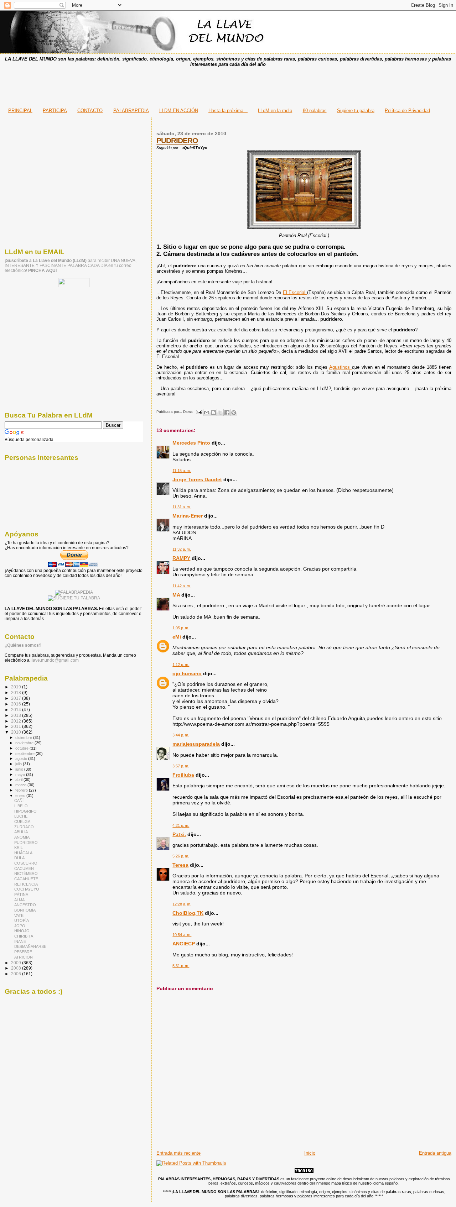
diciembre (24, 737)
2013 (16, 715)
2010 (16, 732)
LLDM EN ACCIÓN (178, 110)
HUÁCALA (23, 853)
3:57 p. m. (180, 766)
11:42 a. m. (181, 586)
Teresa (180, 865)
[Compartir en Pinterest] (233, 412)
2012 (16, 721)
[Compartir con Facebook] (226, 412)
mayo (20, 774)
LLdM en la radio (275, 110)
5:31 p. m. (180, 966)
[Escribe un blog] (213, 412)
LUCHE (20, 816)
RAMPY (181, 558)
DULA (19, 858)
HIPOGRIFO (25, 811)
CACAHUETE (26, 879)
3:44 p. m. (180, 735)
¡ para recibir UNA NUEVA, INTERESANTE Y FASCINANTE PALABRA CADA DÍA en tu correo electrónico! (70, 265)
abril (19, 779)
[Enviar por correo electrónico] (206, 412)
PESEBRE (23, 952)
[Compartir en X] (220, 412)
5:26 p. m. (180, 856)
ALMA (19, 900)
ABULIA (21, 832)
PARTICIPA (55, 110)
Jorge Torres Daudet (197, 479)
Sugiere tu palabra (355, 110)
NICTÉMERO (26, 873)
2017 (16, 698)
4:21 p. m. (180, 825)
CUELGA (22, 821)
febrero (22, 790)
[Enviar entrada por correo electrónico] (198, 412)
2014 (16, 709)
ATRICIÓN (23, 957)
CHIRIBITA (23, 936)
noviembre (25, 743)
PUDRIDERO (177, 140)
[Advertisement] (228, 85)
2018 (16, 692)
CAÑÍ (19, 800)
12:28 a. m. (181, 904)
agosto (21, 758)
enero (20, 795)
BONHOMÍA (25, 910)
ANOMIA (22, 837)
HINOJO (22, 931)
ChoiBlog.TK (187, 913)
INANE (20, 941)
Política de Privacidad (407, 110)
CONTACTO (90, 110)
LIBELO (21, 806)
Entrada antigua (435, 1153)
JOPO (19, 926)
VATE (19, 915)
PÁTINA (21, 894)
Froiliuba (183, 775)
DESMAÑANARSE (30, 946)
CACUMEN (24, 868)
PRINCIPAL (20, 110)
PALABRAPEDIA (131, 110)
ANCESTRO (25, 905)
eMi (176, 637)
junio (19, 769)
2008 (16, 968)
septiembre (25, 753)
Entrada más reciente (178, 1153)
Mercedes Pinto (191, 443)
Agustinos (340, 367)
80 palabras (315, 110)
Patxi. (179, 834)
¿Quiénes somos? (23, 645)
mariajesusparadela (196, 744)
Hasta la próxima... (228, 110)
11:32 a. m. (181, 549)
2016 (16, 704)
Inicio (309, 1153)
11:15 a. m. (181, 470)
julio (19, 764)
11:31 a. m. (181, 507)
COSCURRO (25, 863)
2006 (16, 973)
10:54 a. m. (181, 935)
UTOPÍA (21, 920)
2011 (16, 726)
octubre (22, 748)
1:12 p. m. (180, 664)
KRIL (18, 847)
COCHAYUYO (26, 889)
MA (176, 595)
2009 (16, 962)
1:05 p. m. (180, 628)
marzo (21, 785)
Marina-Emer (187, 516)
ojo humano (187, 673)
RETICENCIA (26, 884)
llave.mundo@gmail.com (54, 660)
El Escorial (295, 292)
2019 (16, 686)
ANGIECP (183, 943)
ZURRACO (24, 827)
